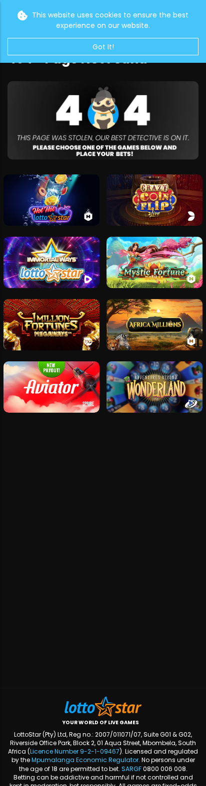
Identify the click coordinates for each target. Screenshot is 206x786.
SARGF (132, 769)
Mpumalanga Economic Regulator (85, 760)
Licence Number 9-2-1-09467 (75, 751)
